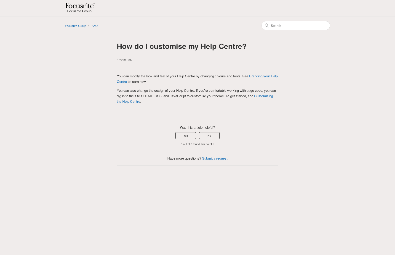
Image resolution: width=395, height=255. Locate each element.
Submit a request (214, 158)
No (209, 135)
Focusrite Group (75, 26)
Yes (185, 135)
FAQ (95, 26)
